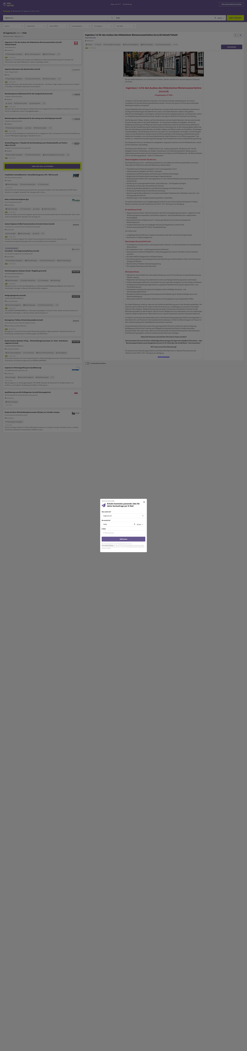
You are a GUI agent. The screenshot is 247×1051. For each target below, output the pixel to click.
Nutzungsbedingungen (107, 545)
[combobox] (121, 516)
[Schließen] (143, 502)
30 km (139, 524)
